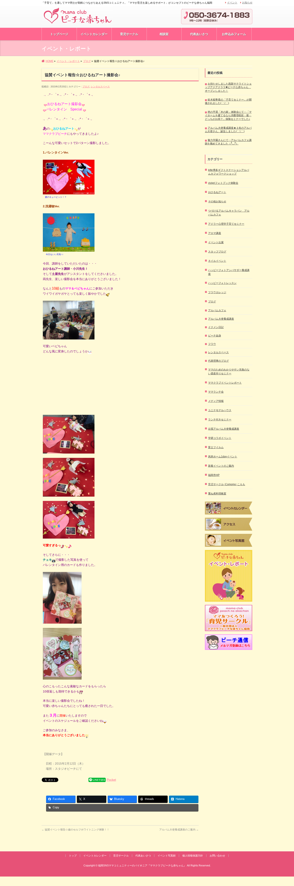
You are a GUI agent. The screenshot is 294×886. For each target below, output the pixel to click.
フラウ (212, 343)
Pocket (111, 779)
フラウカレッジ (217, 292)
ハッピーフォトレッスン (222, 283)
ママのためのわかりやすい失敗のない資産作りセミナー (228, 371)
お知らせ (247, 2)
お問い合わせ (217, 855)
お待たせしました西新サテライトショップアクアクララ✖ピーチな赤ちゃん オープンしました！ (228, 87)
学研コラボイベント (219, 438)
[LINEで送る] (97, 779)
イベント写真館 (167, 855)
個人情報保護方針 (192, 855)
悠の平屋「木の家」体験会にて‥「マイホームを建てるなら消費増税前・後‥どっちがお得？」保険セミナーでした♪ (228, 115)
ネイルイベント (217, 260)
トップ (73, 855)
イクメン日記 (216, 327)
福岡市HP (214, 475)
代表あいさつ (143, 855)
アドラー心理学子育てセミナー (226, 223)
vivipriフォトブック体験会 (223, 182)
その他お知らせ (217, 201)
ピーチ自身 (214, 335)
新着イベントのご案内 (221, 465)
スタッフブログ (217, 251)
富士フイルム (216, 447)
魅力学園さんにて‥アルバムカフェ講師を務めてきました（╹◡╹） (228, 142)
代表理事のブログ (218, 360)
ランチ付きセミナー (219, 419)
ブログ (86, 86)
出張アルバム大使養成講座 (223, 428)
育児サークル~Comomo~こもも (226, 484)
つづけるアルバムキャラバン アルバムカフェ (228, 212)
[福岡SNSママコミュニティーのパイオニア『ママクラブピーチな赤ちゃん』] (77, 21)
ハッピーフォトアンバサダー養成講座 (228, 272)
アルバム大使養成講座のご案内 (179, 829)
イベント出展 (216, 242)
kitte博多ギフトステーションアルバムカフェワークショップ (228, 172)
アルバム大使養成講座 (221, 318)
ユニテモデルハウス (219, 410)
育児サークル (121, 855)
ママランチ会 (216, 391)
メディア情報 (216, 401)
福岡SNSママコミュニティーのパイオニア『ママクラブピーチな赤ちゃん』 (142, 865)
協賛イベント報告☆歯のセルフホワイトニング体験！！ (75, 829)
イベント (232, 2)
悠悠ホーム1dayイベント (222, 456)
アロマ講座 (214, 233)
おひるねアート (217, 192)
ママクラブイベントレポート (225, 382)
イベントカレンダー (95, 855)
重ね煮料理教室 (217, 493)
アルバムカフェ (217, 310)
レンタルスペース (100, 86)
